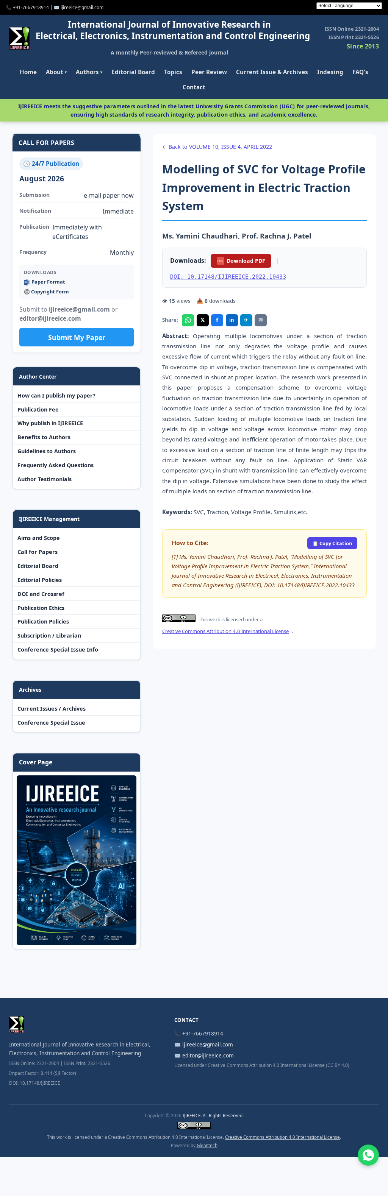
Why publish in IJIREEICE (50, 423)
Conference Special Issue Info (57, 649)
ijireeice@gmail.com (207, 1044)
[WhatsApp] (188, 320)
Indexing (330, 72)
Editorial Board (133, 72)
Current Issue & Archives (272, 72)
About (56, 72)
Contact (194, 87)
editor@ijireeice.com (208, 1055)
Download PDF (241, 260)
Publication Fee (38, 409)
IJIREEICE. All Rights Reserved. (213, 1115)
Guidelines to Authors (46, 451)
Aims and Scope (38, 537)
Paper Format (48, 281)
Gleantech (207, 1145)
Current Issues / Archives (51, 708)
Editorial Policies (39, 579)
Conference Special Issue (51, 722)
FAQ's (360, 72)
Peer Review (209, 72)
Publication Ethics (40, 607)
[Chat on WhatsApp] (368, 1155)
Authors (89, 72)
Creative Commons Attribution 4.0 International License (225, 631)
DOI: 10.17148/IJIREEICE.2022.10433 (228, 276)
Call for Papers (37, 551)
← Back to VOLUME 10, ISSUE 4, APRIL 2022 (217, 146)
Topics (173, 72)
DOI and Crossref (40, 593)
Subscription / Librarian (49, 635)
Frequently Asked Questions (55, 465)
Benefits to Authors (43, 437)
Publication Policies (43, 621)
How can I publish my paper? (56, 395)
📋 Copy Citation (332, 543)
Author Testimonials (44, 479)
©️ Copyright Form (46, 291)
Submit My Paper (76, 337)
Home (28, 72)
